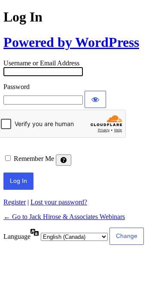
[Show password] (95, 99)
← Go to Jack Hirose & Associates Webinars (64, 216)
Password (16, 86)
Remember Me (34, 158)
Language (16, 236)
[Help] (63, 160)
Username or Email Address (41, 63)
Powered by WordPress (71, 42)
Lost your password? (58, 202)
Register (14, 202)
